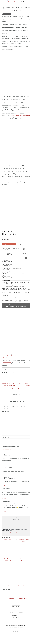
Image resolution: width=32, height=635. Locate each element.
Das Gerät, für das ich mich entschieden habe (20, 115)
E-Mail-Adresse (5, 437)
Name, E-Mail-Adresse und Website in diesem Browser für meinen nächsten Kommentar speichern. (15, 445)
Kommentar (4, 415)
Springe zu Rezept (6, 13)
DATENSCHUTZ (16, 615)
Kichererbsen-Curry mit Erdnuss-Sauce (10, 355)
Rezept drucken (9, 244)
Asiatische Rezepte (11, 4)
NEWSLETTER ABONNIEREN (16, 612)
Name (3, 432)
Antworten (4, 462)
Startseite (4, 4)
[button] (2, 241)
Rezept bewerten (5, 411)
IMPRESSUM (16, 617)
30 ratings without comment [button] (20, 400)
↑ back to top (16, 606)
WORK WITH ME (16, 613)
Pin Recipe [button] (24, 244)
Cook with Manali (7, 362)
